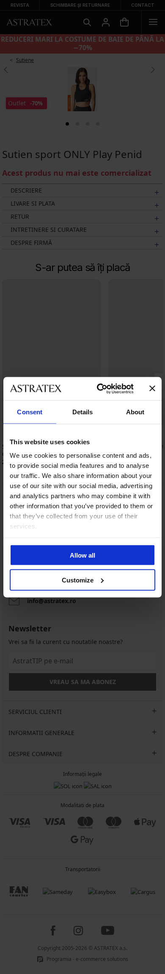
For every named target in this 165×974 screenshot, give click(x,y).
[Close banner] (152, 389)
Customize (78, 579)
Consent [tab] (29, 412)
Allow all (82, 555)
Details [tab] (82, 412)
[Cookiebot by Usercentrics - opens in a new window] (100, 388)
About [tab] (135, 412)
